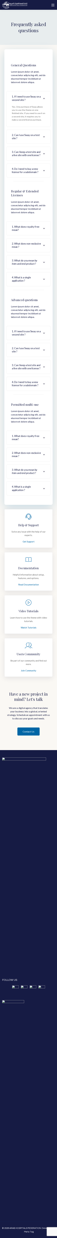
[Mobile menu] (53, 5)
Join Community (28, 670)
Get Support (28, 541)
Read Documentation (28, 584)
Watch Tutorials (28, 627)
